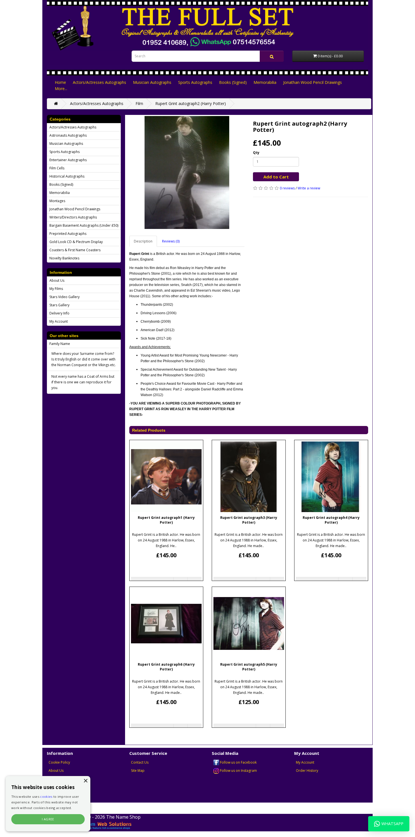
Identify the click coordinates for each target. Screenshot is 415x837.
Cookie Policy (59, 762)
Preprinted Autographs (67, 233)
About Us (56, 280)
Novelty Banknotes (64, 258)
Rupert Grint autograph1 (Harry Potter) (166, 520)
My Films (56, 288)
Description (143, 241)
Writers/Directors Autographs (73, 217)
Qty (256, 152)
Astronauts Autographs (68, 135)
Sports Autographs (195, 82)
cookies (46, 796)
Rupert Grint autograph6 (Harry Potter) (166, 667)
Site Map (138, 770)
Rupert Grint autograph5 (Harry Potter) (248, 667)
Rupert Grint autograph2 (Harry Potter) (190, 103)
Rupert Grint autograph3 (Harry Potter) (248, 520)
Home (60, 82)
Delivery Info (59, 313)
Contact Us (139, 762)
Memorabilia (265, 82)
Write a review (309, 188)
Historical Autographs (66, 176)
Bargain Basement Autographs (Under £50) (83, 225)
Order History (307, 770)
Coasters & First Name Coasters (75, 250)
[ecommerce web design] (97, 825)
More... (61, 88)
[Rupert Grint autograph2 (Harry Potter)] (186, 172)
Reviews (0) (171, 241)
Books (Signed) (233, 82)
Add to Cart (276, 177)
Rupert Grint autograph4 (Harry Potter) (331, 520)
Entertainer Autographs (68, 160)
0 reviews (287, 188)
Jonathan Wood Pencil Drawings (312, 82)
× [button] (85, 781)
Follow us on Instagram (238, 770)
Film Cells (56, 168)
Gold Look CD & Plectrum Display (76, 241)
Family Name (59, 343)
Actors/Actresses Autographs (99, 82)
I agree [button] (48, 819)
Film (139, 103)
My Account (58, 321)
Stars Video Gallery (64, 296)
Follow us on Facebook (238, 762)
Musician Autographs (152, 82)
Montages (57, 200)
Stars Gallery (59, 305)
